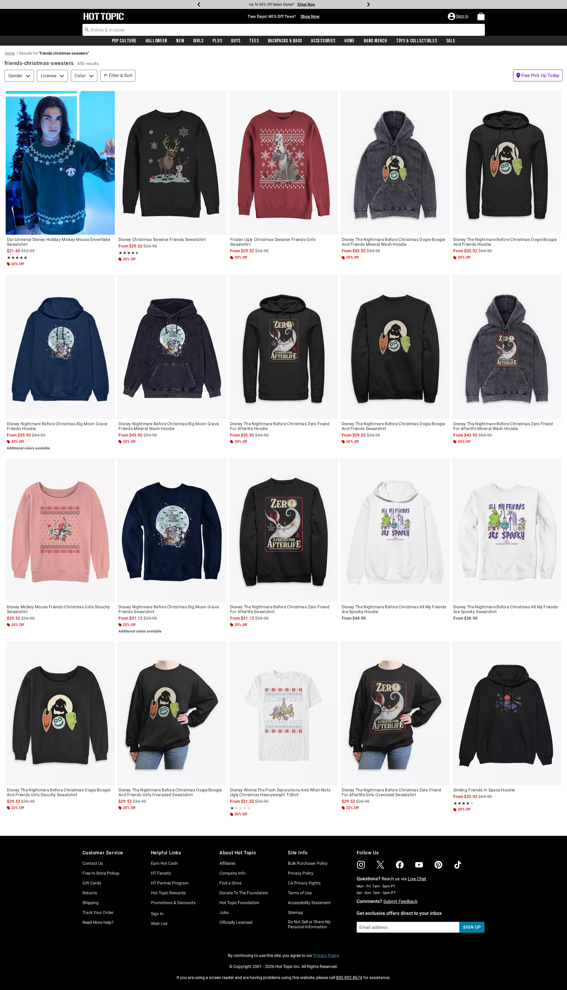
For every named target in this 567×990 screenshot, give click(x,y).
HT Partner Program (169, 883)
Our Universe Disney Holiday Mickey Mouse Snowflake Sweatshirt (58, 242)
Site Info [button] (297, 853)
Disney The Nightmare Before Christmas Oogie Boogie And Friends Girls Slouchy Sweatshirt (58, 792)
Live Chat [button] (417, 878)
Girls (198, 41)
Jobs (224, 912)
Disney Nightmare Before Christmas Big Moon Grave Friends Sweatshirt (168, 609)
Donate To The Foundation (243, 892)
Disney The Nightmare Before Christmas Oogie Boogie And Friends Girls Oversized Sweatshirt (170, 792)
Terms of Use (300, 892)
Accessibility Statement (309, 902)
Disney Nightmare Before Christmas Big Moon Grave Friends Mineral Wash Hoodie (168, 426)
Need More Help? (98, 922)
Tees (254, 41)
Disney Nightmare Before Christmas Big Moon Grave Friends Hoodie (57, 426)
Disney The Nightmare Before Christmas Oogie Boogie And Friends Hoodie (505, 242)
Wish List (159, 923)
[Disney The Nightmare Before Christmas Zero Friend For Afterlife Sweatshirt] (283, 530)
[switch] (538, 75)
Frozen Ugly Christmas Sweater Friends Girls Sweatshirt (272, 242)
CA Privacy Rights (304, 883)
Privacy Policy (300, 873)
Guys (235, 41)
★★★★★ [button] (17, 257)
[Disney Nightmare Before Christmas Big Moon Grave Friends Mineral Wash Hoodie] (172, 347)
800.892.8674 (349, 977)
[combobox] (283, 30)
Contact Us (92, 863)
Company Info (232, 873)
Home (349, 41)
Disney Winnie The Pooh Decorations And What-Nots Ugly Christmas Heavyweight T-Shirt (280, 792)
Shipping (90, 902)
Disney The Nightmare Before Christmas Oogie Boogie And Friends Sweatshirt (393, 426)
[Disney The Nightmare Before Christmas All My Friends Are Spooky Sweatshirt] (506, 530)
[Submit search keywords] (86, 29)
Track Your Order (97, 912)
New (180, 41)
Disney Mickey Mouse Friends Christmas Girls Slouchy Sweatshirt (58, 609)
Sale (450, 41)
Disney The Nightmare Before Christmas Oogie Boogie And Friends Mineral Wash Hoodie (393, 242)
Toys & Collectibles (416, 41)
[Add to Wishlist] (109, 97)
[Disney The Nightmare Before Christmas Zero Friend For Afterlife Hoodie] (283, 347)
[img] (361, 864)
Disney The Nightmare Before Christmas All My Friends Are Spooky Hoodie (394, 609)
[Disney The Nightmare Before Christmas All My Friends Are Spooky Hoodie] (395, 530)
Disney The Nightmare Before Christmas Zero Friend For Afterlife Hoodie (280, 426)
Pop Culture (124, 41)
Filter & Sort (120, 75)
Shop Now (306, 4)
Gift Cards (91, 883)
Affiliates (227, 863)
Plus (217, 41)
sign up (472, 927)
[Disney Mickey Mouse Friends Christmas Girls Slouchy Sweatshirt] (60, 530)
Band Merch (375, 41)
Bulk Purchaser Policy (308, 863)
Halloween (156, 41)
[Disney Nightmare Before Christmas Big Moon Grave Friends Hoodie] (60, 347)
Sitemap (295, 912)
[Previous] (198, 4)
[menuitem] (481, 16)
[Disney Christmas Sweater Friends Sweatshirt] (172, 163)
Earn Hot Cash (164, 863)
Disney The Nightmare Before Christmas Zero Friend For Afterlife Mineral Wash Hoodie (503, 426)
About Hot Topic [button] (237, 853)
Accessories (323, 41)
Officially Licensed (235, 922)
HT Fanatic (161, 873)
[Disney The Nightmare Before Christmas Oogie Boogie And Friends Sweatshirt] (395, 347)
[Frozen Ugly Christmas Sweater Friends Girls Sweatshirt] (283, 163)
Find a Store (230, 883)
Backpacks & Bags (285, 41)
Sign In (157, 913)
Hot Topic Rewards (168, 892)
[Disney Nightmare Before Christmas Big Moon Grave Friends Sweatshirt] (172, 530)
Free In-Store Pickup (100, 873)
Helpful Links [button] (166, 853)
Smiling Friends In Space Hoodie (484, 790)
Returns (89, 892)
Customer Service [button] (103, 853)
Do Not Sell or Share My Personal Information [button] (309, 924)
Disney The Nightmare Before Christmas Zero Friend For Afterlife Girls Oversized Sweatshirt (391, 792)
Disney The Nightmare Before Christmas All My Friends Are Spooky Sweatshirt (505, 609)
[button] (458, 16)
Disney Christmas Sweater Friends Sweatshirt (162, 239)
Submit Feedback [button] (400, 901)
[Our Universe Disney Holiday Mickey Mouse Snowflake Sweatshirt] (60, 163)
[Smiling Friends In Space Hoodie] (506, 713)
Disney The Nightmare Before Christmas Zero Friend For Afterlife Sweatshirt (280, 609)
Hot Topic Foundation (239, 902)
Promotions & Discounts (173, 902)
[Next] (368, 4)
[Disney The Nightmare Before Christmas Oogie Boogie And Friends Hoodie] (506, 163)
